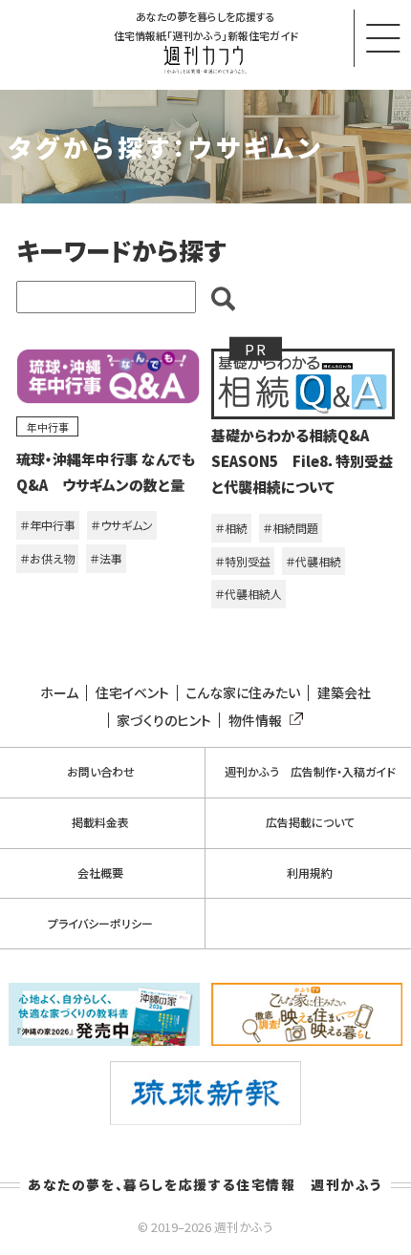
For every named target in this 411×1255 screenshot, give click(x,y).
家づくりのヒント (164, 721)
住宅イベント (132, 693)
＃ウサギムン (122, 525)
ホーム (59, 693)
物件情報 (255, 721)
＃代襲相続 (313, 561)
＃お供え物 (47, 558)
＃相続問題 (290, 528)
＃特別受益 (242, 561)
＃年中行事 (48, 525)
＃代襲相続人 (248, 593)
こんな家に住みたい (242, 693)
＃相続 (231, 528)
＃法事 (106, 558)
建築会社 (344, 693)
